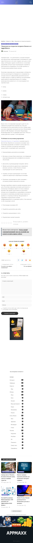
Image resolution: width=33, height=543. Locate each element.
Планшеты (13, 442)
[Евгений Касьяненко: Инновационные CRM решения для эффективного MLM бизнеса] (8, 490)
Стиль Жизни (13, 415)
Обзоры (12, 392)
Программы (14, 409)
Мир (10, 43)
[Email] (29, 260)
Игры (12, 395)
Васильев (6, 51)
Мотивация (13, 424)
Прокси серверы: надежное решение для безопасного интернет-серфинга (23, 477)
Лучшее (13, 400)
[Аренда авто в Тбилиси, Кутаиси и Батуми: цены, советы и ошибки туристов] (8, 467)
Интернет (4, 43)
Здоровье (13, 421)
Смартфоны (14, 448)
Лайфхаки (12, 383)
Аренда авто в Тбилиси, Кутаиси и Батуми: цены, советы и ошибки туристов (8, 477)
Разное (13, 412)
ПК (11, 439)
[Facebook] (18, 260)
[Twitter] (22, 260)
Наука (12, 406)
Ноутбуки (13, 436)
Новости (15, 43)
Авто (12, 418)
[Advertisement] (16, 21)
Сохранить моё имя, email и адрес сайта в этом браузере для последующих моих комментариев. (15, 309)
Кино (12, 397)
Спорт (12, 427)
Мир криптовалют (15, 403)
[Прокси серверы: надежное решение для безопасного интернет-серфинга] (24, 467)
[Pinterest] (26, 260)
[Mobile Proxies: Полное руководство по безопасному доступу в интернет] (24, 490)
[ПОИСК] (30, 2)
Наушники (13, 433)
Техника (12, 430)
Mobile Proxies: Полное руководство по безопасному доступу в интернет (23, 500)
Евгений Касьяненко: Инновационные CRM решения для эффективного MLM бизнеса (7, 501)
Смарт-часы (14, 445)
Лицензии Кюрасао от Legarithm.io (10, 141)
